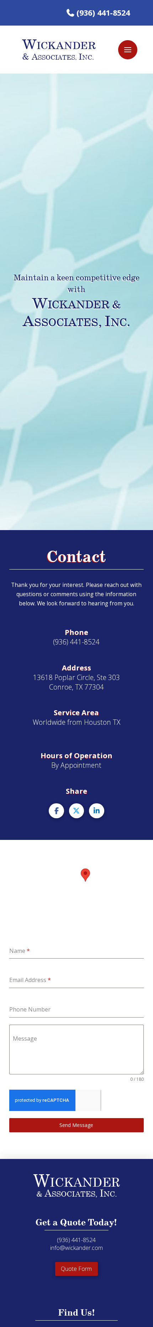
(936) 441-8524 (103, 12)
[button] (127, 49)
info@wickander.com (76, 1248)
